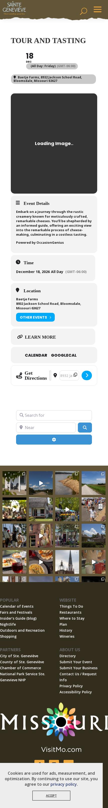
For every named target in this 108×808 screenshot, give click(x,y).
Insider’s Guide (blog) (18, 618)
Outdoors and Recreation (22, 630)
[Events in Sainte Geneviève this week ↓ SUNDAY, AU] (14, 536)
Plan (63, 624)
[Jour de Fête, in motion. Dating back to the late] (67, 509)
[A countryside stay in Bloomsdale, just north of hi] (14, 483)
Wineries (67, 636)
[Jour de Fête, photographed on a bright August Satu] (93, 509)
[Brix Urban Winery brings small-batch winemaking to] (41, 562)
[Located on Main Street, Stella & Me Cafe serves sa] (67, 536)
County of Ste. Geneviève (22, 661)
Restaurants (70, 612)
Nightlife (8, 624)
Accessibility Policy (76, 692)
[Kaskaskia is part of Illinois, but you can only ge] (41, 483)
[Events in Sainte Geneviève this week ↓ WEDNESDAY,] (67, 562)
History (66, 630)
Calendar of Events (16, 606)
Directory (68, 655)
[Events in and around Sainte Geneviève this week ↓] (41, 509)
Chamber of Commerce (20, 667)
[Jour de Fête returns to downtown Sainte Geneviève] (93, 562)
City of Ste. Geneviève (19, 655)
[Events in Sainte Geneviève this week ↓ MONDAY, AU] (67, 483)
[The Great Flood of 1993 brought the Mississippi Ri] (14, 509)
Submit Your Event (76, 661)
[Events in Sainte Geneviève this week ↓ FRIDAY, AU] (93, 536)
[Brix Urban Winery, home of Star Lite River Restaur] (14, 562)
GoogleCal (64, 355)
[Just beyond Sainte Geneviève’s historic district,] (93, 483)
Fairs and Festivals (16, 612)
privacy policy (63, 784)
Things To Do (71, 606)
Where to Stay (72, 618)
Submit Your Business (78, 667)
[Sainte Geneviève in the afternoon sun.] (41, 536)
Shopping (8, 636)
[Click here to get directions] (87, 375)
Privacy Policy (71, 686)
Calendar (36, 355)
